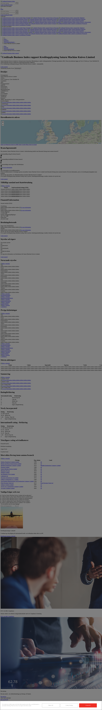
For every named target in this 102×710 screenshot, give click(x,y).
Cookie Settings (69, 705)
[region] (51, 705)
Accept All (88, 705)
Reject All (51, 705)
